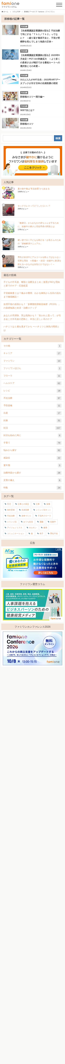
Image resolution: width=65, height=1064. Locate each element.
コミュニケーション (15, 533)
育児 (9, 504)
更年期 (31, 465)
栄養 (48, 504)
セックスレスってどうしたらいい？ (34, 206)
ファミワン (31, 361)
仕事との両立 (23, 504)
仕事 (38, 504)
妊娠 (31, 420)
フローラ (31, 376)
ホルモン (33, 528)
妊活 (31, 428)
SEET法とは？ (27, 110)
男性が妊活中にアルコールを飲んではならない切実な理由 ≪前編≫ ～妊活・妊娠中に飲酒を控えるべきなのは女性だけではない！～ (39, 260)
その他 (31, 346)
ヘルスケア (31, 383)
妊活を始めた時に (31, 435)
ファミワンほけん (31, 368)
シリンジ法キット (43, 510)
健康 (45, 528)
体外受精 (11, 510)
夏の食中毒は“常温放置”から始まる (34, 189)
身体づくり (26, 516)
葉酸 (41, 522)
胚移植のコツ (26, 124)
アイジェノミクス (14, 528)
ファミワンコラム (9, 7)
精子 (41, 533)
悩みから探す (31, 450)
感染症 (31, 458)
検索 (58, 138)
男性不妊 (54, 533)
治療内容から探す (31, 473)
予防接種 (31, 405)
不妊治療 (31, 398)
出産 (31, 413)
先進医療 (25, 510)
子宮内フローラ (44, 516)
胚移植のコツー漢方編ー (32, 97)
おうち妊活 (28, 522)
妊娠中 (53, 522)
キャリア (31, 353)
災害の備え (31, 480)
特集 (31, 487)
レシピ (31, 390)
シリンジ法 (12, 522)
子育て (31, 443)
